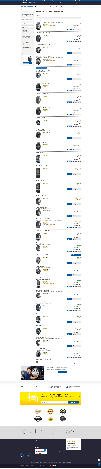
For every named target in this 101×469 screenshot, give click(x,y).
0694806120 (24, 2)
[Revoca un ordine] (62, 3)
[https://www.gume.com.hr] (55, 465)
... (45, 362)
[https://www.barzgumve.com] (54, 465)
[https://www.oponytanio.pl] (50, 465)
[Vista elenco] (79, 15)
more (68, 448)
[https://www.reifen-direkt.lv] (59, 465)
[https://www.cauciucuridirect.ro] (52, 465)
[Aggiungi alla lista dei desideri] (80, 28)
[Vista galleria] (80, 15)
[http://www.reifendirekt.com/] (61, 465)
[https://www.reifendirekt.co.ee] (56, 465)
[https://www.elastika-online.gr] (53, 465)
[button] (99, 460)
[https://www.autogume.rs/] (60, 465)
